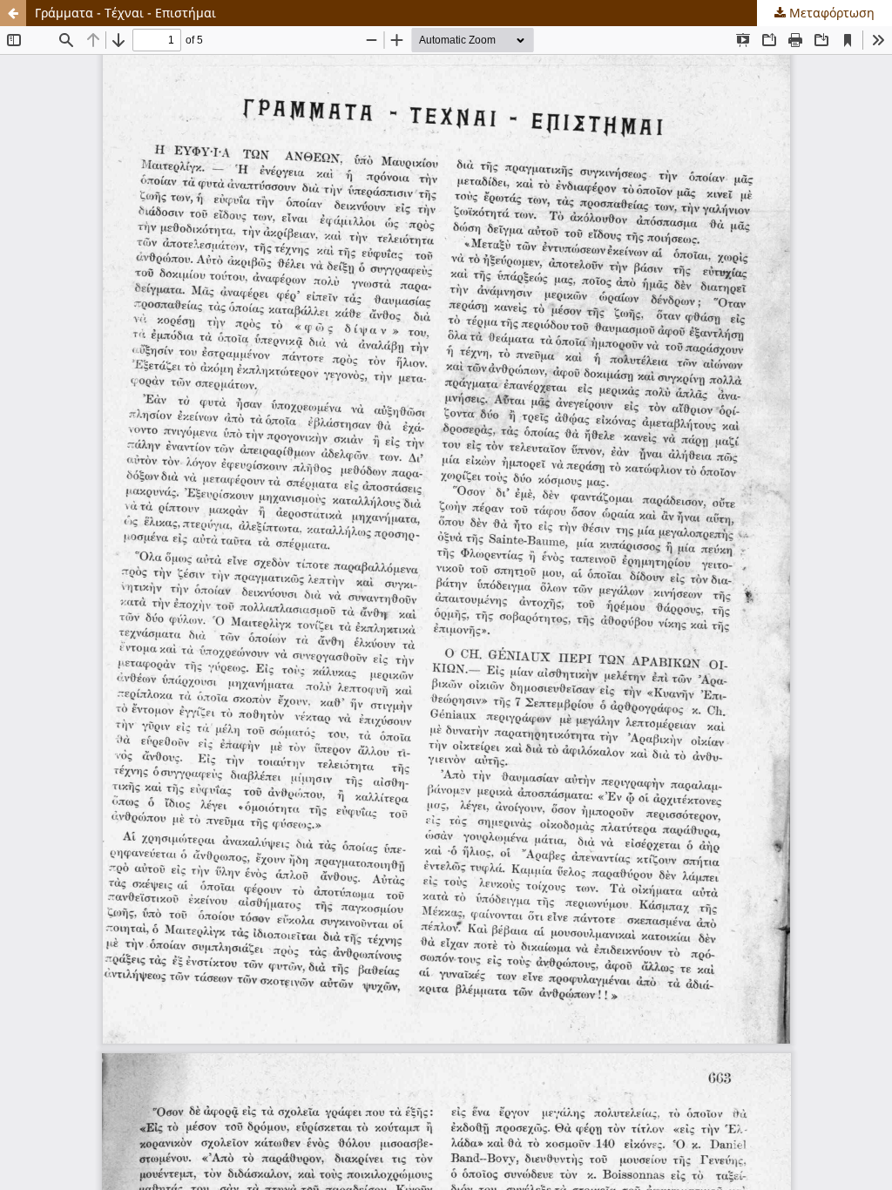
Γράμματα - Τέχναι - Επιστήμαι (125, 12)
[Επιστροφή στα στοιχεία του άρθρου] (13, 13)
